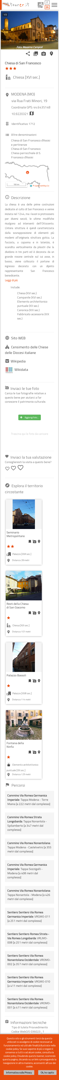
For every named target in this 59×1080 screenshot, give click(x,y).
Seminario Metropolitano (16, 534)
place (51, 53)
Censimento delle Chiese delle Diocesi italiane (26, 350)
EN (47, 7)
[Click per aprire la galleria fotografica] (29, 30)
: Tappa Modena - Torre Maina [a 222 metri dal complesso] (28, 799)
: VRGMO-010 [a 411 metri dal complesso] (28, 981)
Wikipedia (18, 361)
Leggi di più (11, 280)
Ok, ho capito (47, 1072)
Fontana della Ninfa (15, 745)
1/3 (5, 14)
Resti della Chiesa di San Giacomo (18, 606)
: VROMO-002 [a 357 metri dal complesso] (29, 959)
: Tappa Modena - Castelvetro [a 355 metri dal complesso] (29, 847)
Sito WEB (18, 338)
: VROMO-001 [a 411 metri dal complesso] (29, 1003)
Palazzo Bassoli (16, 675)
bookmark (30, 541)
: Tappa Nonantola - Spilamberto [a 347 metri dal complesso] (27, 823)
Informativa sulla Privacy (19, 1072)
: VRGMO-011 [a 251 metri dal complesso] (28, 916)
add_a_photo (34, 541)
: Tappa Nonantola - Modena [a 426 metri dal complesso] (28, 894)
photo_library (35, 53)
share (27, 53)
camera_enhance (43, 53)
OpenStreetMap (40, 185)
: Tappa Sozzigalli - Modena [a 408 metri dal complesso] (27, 870)
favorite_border (7, 468)
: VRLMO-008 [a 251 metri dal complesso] (28, 938)
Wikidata (21, 369)
